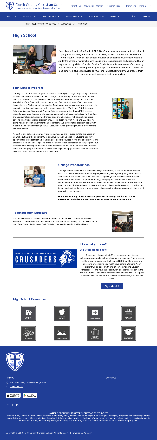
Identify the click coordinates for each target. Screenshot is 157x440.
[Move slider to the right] (54, 59)
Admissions (72, 16)
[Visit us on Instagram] (8, 405)
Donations (131, 6)
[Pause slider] (16, 71)
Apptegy (88, 433)
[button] (33, 72)
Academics (95, 16)
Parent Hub (76, 6)
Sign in (146, 16)
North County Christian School (40, 24)
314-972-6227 (16, 386)
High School (82, 24)
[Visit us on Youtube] (18, 405)
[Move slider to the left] (15, 59)
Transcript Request (114, 6)
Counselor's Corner (93, 6)
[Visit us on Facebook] (13, 405)
